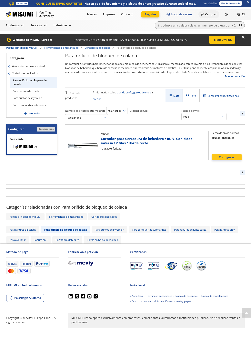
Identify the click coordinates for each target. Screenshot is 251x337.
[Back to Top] (246, 313)
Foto (193, 96)
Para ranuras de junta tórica (190, 229)
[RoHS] (187, 266)
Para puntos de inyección (27, 98)
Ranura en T (41, 240)
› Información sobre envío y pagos (172, 301)
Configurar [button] (227, 157)
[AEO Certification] (171, 266)
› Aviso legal (136, 296)
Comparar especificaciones (223, 96)
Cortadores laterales (67, 240)
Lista (176, 96)
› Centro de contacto (141, 301)
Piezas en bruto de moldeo (102, 240)
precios (97, 99)
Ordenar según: (138, 110)
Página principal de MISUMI (22, 47)
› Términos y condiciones (158, 296)
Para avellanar (17, 240)
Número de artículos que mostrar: (85, 110)
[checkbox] (32, 146)
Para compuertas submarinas (30, 105)
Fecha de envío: (190, 110)
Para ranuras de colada (26, 91)
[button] (230, 3)
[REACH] (201, 266)
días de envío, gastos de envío (134, 92)
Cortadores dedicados (97, 47)
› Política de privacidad (186, 296)
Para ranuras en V (224, 229)
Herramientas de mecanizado (61, 47)
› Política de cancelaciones (214, 296)
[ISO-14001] (154, 266)
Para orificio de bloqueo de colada (30, 82)
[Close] (243, 37)
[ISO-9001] (136, 266)
